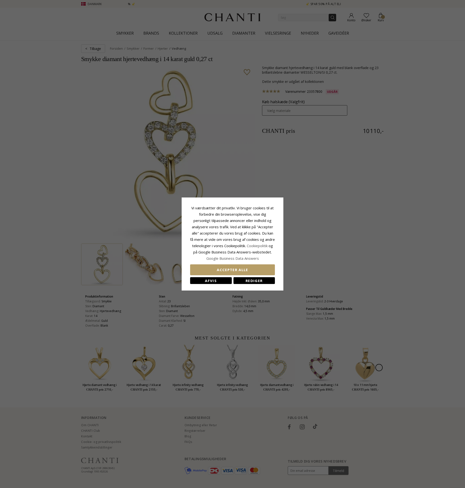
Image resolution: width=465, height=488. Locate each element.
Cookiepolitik (257, 245)
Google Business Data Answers (232, 258)
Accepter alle (232, 269)
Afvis (211, 280)
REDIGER (254, 280)
